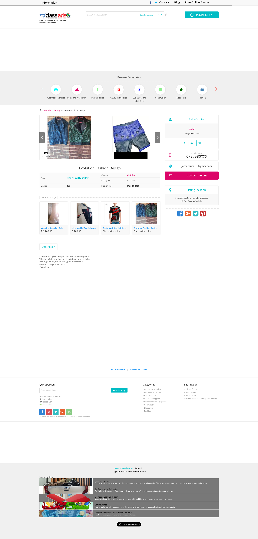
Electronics (148, 408)
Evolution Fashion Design (145, 228)
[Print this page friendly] (192, 143)
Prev (42, 137)
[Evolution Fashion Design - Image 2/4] (131, 137)
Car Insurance (101, 505)
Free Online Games (197, 2)
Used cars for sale (102, 481)
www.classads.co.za (124, 468)
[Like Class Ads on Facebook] (150, 2)
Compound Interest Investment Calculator (113, 512)
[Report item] (199, 143)
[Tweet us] (56, 412)
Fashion (147, 411)
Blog (177, 2)
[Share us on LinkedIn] (69, 412)
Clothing (131, 175)
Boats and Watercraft (152, 392)
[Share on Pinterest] (203, 213)
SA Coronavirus (118, 369)
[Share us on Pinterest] (49, 412)
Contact (164, 2)
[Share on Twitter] (195, 213)
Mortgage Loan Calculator (106, 497)
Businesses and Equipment (155, 402)
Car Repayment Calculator (106, 489)
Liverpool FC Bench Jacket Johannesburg (85, 228)
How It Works (190, 392)
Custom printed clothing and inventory (116, 228)
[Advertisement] (129, 49)
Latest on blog (46, 477)
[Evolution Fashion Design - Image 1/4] (69, 137)
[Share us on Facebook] (42, 412)
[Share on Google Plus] (188, 213)
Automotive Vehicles (152, 389)
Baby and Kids (150, 395)
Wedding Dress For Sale (52, 228)
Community (148, 405)
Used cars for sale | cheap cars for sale (201, 399)
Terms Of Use (190, 395)
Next (157, 137)
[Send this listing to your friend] (184, 143)
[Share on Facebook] (180, 213)
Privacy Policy (191, 389)
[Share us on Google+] (62, 412)
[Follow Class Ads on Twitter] (155, 2)
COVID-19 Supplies (152, 399)
